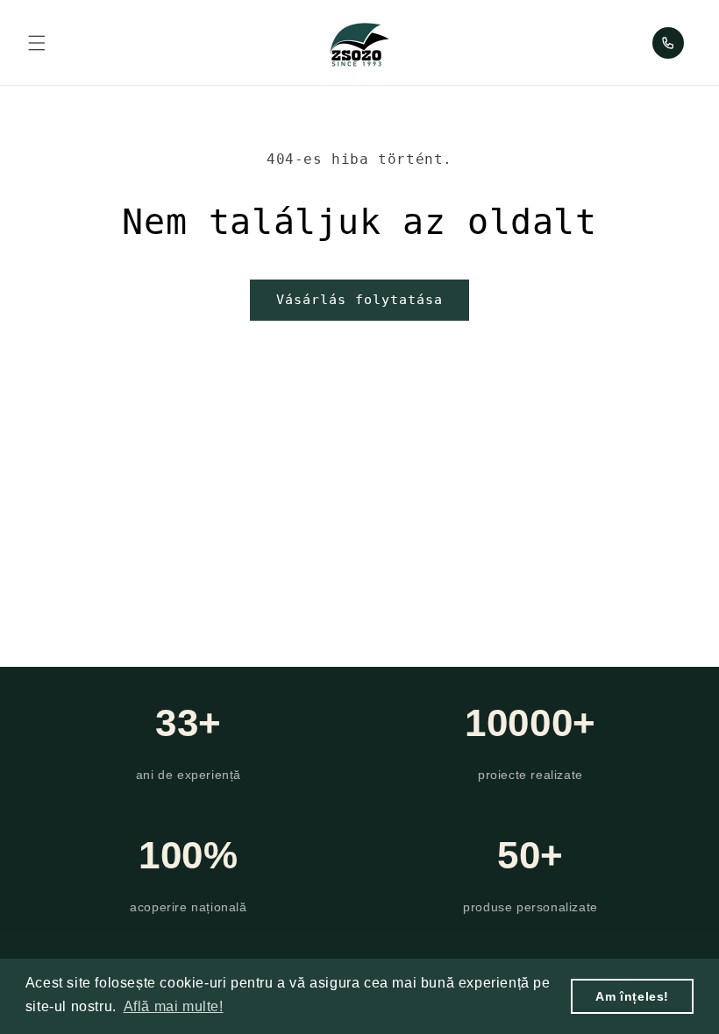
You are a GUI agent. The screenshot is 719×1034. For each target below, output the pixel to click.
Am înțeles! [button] (632, 996)
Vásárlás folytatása (359, 300)
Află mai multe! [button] (174, 1006)
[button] (37, 43)
